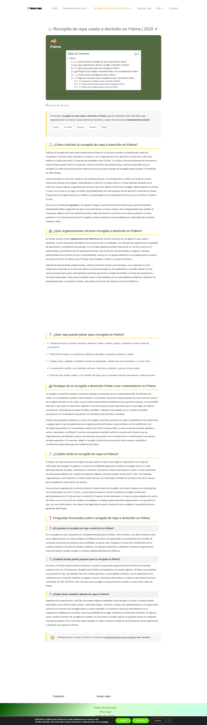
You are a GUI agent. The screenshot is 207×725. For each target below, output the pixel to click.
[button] (87, 8)
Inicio (55, 8)
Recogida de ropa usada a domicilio (112, 8)
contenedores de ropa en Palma (120, 637)
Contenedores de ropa (74, 8)
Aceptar (123, 720)
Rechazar (140, 720)
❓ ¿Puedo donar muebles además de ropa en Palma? (98, 87)
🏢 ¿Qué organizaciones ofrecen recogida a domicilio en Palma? (101, 65)
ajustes (105, 722)
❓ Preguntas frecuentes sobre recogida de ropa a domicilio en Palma (104, 78)
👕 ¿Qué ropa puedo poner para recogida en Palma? (97, 68)
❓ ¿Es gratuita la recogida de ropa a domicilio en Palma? (99, 81)
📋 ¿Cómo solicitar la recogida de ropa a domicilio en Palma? (100, 62)
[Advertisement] (103, 307)
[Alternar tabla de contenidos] (135, 54)
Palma (72, 58)
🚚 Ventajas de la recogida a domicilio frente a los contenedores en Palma (106, 72)
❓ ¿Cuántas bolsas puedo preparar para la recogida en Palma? (102, 84)
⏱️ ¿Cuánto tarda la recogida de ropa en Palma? (95, 75)
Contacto (174, 8)
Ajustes (157, 720)
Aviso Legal (105, 712)
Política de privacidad (105, 708)
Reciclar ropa (144, 8)
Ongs (158, 8)
